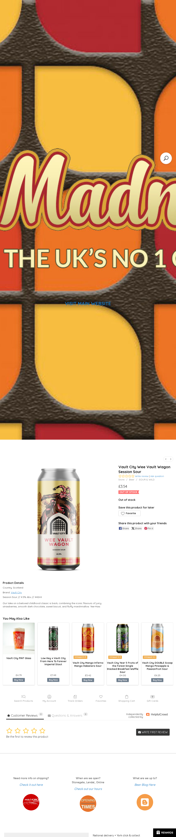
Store (121, 479)
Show (164, 832)
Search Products (23, 700)
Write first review (154, 732)
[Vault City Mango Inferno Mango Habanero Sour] (88, 638)
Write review (141, 476)
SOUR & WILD (147, 479)
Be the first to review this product (27, 736)
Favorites (101, 700)
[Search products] (166, 158)
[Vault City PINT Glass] (19, 638)
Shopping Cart (126, 700)
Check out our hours (88, 789)
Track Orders (75, 700)
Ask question (157, 476)
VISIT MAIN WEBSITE (88, 303)
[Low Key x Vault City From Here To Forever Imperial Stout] (53, 638)
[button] (129, 513)
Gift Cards (152, 700)
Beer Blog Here (144, 785)
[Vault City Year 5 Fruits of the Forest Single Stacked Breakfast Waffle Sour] (123, 638)
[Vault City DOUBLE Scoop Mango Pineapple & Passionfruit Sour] (157, 638)
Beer (131, 479)
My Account (49, 700)
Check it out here (31, 785)
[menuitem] (165, 459)
